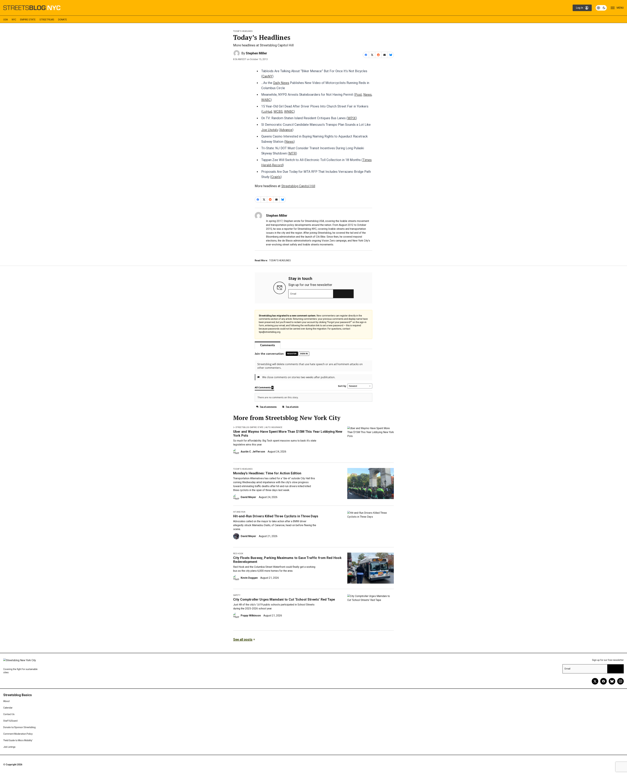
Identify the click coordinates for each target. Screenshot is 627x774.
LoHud (267, 111)
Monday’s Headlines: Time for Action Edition (267, 473)
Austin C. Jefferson (253, 451)
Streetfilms (47, 19)
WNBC (289, 111)
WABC (266, 100)
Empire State (28, 19)
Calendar (8, 707)
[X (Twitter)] (595, 681)
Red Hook (238, 554)
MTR (292, 153)
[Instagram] (620, 681)
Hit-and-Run (239, 512)
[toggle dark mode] (601, 8)
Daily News (281, 83)
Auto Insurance (273, 427)
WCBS (278, 111)
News (367, 95)
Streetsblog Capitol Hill (298, 186)
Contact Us (9, 714)
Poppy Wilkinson (251, 615)
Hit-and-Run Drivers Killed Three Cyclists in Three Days (275, 516)
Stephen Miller (256, 53)
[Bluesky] (612, 681)
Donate (62, 19)
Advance (286, 130)
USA (5, 19)
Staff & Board (10, 720)
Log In (579, 7)
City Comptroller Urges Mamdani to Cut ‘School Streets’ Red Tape (284, 599)
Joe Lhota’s (269, 130)
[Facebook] (603, 681)
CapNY (267, 76)
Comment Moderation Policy (18, 734)
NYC (14, 19)
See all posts (242, 639)
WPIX (352, 118)
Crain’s (276, 177)
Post (358, 95)
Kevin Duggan (249, 577)
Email (293, 293)
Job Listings (9, 747)
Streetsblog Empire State (249, 427)
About (6, 701)
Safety (236, 595)
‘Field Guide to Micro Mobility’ (18, 740)
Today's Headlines (242, 31)
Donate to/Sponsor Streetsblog (19, 727)
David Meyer (248, 497)
